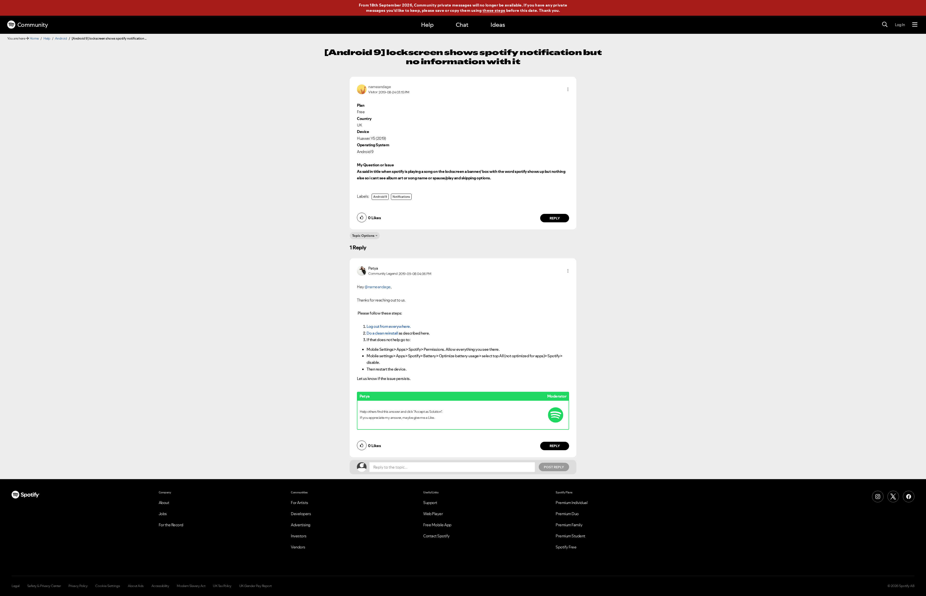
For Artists (299, 502)
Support (430, 502)
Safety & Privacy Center (44, 586)
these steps (494, 10)
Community (32, 25)
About (164, 502)
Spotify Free (566, 547)
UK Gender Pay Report (255, 586)
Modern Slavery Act (191, 586)
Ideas (497, 25)
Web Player (433, 513)
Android (61, 38)
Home (34, 38)
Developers (301, 513)
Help (427, 25)
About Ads (136, 586)
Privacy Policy (78, 586)
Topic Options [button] (363, 235)
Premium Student (570, 536)
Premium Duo (567, 513)
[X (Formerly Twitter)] (893, 496)
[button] (568, 89)
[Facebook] (908, 496)
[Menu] (915, 24)
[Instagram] (878, 496)
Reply (555, 218)
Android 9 (380, 197)
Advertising (300, 524)
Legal (16, 586)
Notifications (401, 197)
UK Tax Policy (222, 586)
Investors (298, 536)
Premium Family (569, 524)
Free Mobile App (437, 524)
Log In (900, 24)
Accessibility (160, 586)
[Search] (885, 24)
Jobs (163, 513)
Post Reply (554, 467)
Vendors (298, 547)
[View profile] (362, 88)
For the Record (171, 524)
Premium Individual (571, 502)
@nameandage (378, 286)
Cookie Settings (107, 586)
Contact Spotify (436, 536)
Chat (462, 25)
